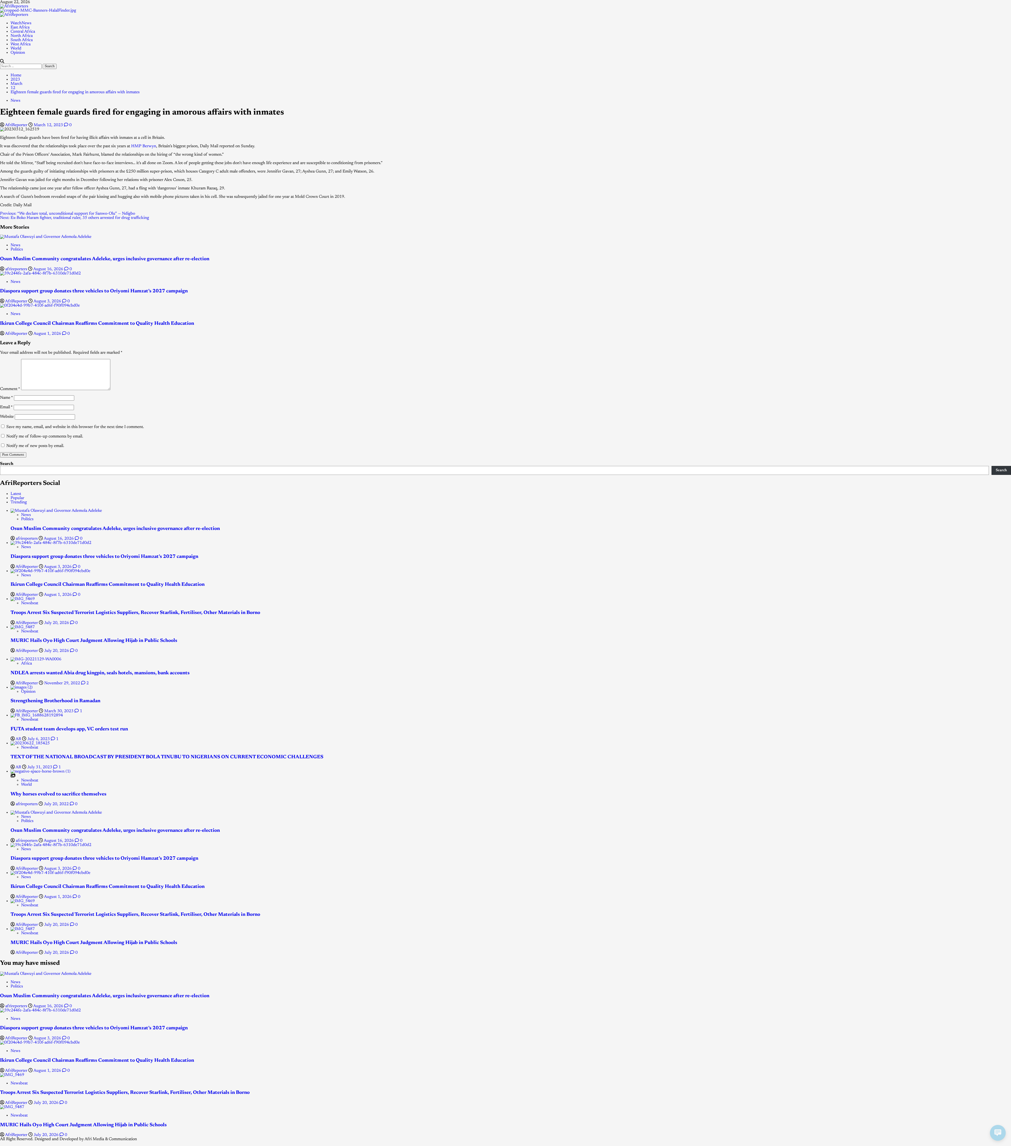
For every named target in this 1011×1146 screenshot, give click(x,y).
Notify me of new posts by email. (35, 446)
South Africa (22, 40)
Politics (17, 249)
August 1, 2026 (47, 334)
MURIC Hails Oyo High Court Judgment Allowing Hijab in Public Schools (94, 640)
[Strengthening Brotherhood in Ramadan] (22, 687)
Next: (74, 218)
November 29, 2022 (62, 683)
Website (7, 417)
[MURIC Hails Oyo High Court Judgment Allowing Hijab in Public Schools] (23, 627)
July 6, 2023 (39, 739)
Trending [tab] (19, 502)
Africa (26, 663)
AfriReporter (16, 125)
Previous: (67, 214)
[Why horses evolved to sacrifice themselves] (41, 771)
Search (6, 464)
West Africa (21, 44)
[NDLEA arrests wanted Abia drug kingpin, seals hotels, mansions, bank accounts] (36, 659)
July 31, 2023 (40, 767)
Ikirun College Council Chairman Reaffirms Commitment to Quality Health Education (97, 323)
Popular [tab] (17, 498)
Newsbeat (29, 603)
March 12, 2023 (49, 125)
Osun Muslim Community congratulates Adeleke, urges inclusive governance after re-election (104, 259)
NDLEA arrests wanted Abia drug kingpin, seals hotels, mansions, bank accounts (100, 673)
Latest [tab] (16, 494)
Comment (10, 389)
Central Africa (23, 31)
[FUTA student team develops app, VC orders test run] (37, 715)
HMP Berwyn (143, 146)
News (15, 101)
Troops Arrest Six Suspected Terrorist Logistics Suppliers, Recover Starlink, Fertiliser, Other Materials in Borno (135, 612)
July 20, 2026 (57, 623)
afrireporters (16, 269)
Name (6, 398)
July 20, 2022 (57, 804)
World (16, 48)
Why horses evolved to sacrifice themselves (58, 794)
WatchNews (21, 23)
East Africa (20, 27)
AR (19, 739)
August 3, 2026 (47, 301)
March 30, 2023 (59, 711)
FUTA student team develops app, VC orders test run (69, 729)
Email (6, 407)
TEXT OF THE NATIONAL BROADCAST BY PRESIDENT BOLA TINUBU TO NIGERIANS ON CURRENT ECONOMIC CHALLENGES (167, 757)
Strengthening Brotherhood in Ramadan (55, 701)
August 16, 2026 (48, 269)
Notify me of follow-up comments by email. (44, 436)
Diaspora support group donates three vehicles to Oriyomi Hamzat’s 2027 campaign (94, 291)
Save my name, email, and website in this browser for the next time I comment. (75, 427)
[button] (2, 62)
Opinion (18, 53)
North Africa (22, 36)
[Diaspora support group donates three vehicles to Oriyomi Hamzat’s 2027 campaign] (40, 273)
